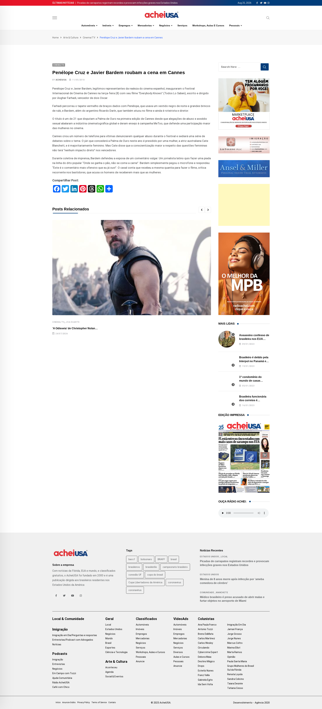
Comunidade (207, 592)
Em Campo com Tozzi (64, 673)
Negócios (164, 25)
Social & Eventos (114, 676)
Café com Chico (60, 687)
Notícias (56, 644)
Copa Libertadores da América (145, 582)
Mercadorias (145, 25)
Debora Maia (204, 657)
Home (55, 37)
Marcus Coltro (235, 643)
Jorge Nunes (234, 638)
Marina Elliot (233, 647)
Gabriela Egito (205, 679)
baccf (131, 559)
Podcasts (59, 654)
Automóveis (88, 25)
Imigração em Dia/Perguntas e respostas (74, 635)
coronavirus (174, 582)
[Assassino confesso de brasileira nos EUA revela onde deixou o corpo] (226, 339)
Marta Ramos (234, 652)
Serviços (182, 25)
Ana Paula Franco (207, 624)
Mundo (109, 638)
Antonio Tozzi (205, 629)
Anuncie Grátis (69, 702)
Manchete (222, 592)
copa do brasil (155, 574)
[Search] (268, 18)
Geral (109, 619)
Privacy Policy (83, 702)
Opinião (231, 657)
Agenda (109, 672)
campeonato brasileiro (175, 567)
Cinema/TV (89, 37)
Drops (201, 666)
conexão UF (135, 574)
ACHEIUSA (61, 80)
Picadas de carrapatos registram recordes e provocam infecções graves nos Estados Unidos (127, 3)
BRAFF (161, 559)
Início (58, 702)
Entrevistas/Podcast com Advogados (72, 639)
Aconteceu (111, 667)
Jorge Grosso (234, 634)
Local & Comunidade (68, 619)
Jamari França (235, 629)
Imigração (60, 629)
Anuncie (140, 661)
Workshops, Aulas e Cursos (208, 25)
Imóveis (106, 25)
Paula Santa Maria (237, 661)
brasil (174, 559)
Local (224, 556)
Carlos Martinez (206, 638)
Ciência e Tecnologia (116, 652)
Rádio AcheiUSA (60, 682)
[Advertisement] (244, 205)
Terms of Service (99, 702)
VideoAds (180, 619)
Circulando (203, 647)
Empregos (124, 25)
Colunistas (206, 619)
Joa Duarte (73, 322)
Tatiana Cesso (235, 688)
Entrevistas (58, 664)
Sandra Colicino (235, 679)
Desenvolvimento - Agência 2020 (251, 702)
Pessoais (234, 25)
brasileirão (151, 567)
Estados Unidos (209, 556)
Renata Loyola (235, 674)
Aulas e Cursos (181, 657)
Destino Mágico (206, 661)
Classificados (146, 619)
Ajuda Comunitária (62, 678)
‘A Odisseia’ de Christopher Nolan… (75, 328)
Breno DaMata (205, 634)
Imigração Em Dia (236, 624)
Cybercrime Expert (208, 652)
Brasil (108, 643)
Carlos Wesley (205, 643)
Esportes (110, 647)
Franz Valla (204, 675)
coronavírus (135, 590)
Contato (112, 702)
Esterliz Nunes (205, 670)
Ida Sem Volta (205, 684)
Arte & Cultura (70, 37)
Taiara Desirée (235, 683)
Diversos (178, 652)
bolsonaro (146, 559)
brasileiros (134, 567)
